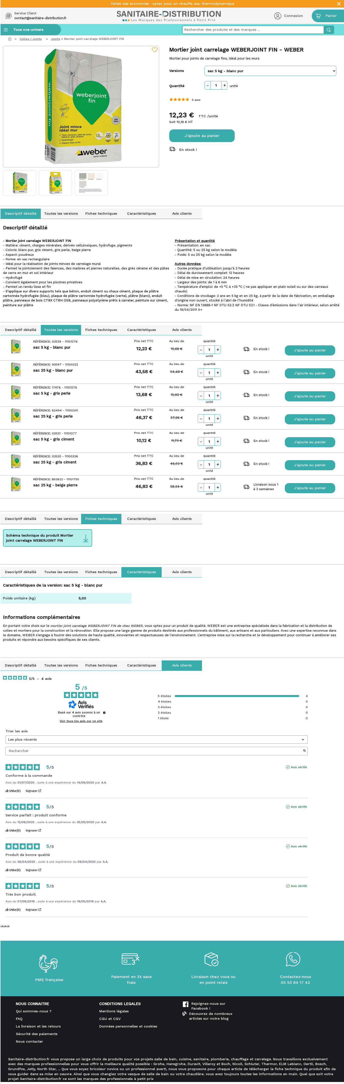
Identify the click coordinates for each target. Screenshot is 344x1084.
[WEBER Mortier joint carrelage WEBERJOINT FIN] (81, 106)
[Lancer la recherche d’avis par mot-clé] (304, 751)
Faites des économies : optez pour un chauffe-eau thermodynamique (172, 4)
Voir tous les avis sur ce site (81, 721)
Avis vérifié (299, 767)
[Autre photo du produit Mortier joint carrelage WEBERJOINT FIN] (19, 183)
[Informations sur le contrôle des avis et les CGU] (104, 713)
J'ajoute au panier (202, 135)
